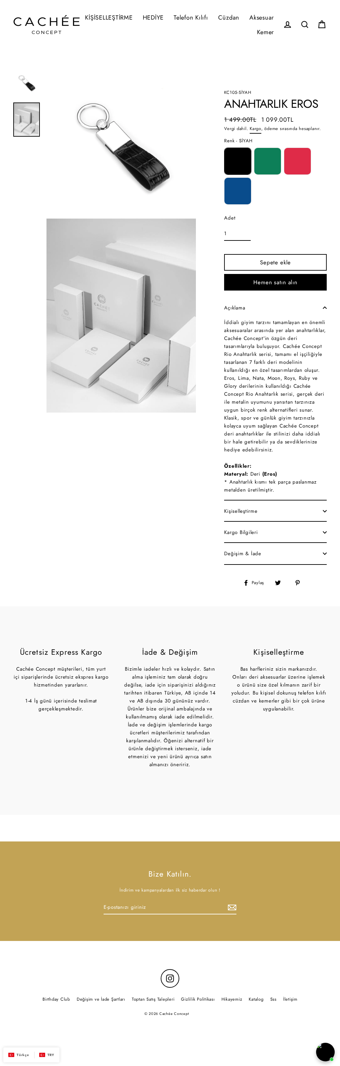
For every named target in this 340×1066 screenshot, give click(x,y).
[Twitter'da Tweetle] (282, 582)
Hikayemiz (231, 999)
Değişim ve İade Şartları (101, 999)
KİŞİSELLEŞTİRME (108, 17)
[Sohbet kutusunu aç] (325, 1052)
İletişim (290, 999)
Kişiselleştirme (240, 511)
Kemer (265, 32)
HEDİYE (153, 17)
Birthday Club (56, 999)
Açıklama (234, 307)
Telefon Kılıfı (191, 17)
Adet (229, 218)
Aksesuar (261, 17)
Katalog (256, 999)
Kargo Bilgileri (241, 532)
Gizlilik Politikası (197, 999)
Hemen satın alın (275, 282)
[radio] (237, 161)
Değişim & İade (242, 553)
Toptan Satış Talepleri (153, 999)
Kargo (255, 128)
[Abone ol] (231, 907)
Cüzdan (229, 17)
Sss (273, 999)
